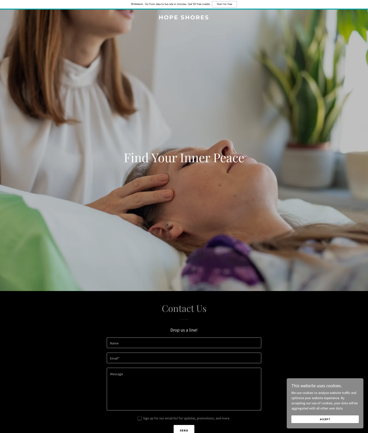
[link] (184, 18)
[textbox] (184, 343)
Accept (325, 419)
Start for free (224, 4)
